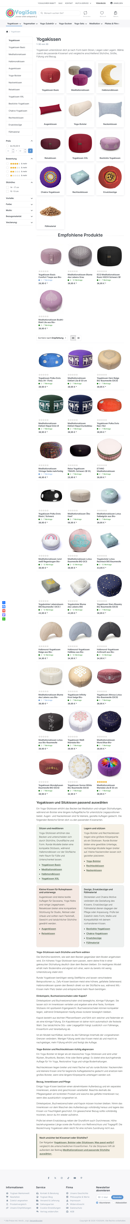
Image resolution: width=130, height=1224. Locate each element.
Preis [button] (8, 141)
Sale (60, 3)
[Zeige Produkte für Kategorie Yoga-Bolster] (80, 109)
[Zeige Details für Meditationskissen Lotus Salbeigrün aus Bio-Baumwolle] (109, 495)
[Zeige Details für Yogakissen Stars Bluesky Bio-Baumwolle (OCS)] (109, 585)
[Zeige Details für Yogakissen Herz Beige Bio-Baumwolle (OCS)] (109, 359)
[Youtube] (75, 1178)
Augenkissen (49, 928)
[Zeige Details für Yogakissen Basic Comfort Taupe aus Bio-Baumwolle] (51, 256)
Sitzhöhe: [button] (10, 182)
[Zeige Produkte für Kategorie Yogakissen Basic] (50, 75)
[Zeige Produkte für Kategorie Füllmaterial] (50, 211)
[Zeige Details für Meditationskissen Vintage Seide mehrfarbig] (51, 450)
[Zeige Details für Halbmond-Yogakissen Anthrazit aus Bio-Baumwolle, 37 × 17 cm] (109, 631)
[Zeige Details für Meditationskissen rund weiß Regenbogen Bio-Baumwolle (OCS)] (51, 540)
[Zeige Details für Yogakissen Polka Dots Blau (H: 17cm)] (51, 359)
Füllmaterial (92, 942)
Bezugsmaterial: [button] (14, 216)
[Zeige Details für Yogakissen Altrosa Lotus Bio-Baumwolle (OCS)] (109, 676)
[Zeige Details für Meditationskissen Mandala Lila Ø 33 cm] (109, 766)
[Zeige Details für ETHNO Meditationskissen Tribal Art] (109, 450)
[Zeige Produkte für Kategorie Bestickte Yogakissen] (110, 143)
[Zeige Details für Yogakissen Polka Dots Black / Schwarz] (51, 495)
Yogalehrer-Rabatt (47, 3)
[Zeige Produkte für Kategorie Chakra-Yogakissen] (50, 177)
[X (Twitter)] (55, 1178)
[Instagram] (61, 1178)
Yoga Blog (101, 3)
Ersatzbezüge (94, 938)
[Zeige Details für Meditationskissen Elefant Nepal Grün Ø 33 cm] (51, 404)
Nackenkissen (94, 870)
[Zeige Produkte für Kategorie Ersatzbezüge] (110, 177)
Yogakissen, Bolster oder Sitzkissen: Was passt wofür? (84, 1142)
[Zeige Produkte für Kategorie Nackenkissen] (110, 109)
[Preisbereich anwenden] (30, 150)
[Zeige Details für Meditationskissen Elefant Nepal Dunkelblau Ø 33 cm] (80, 404)
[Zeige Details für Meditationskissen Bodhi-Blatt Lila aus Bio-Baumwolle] (51, 301)
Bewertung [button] (11, 158)
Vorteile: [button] (10, 198)
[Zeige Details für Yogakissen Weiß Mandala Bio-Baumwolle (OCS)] (80, 721)
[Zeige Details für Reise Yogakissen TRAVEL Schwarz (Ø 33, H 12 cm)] (80, 450)
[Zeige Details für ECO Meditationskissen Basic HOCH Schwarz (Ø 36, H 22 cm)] (109, 256)
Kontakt (69, 3)
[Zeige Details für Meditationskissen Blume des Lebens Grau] (80, 256)
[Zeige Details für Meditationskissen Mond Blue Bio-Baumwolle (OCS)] (109, 721)
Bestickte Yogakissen (98, 928)
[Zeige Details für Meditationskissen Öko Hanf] (80, 495)
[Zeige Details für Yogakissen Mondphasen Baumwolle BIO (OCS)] (51, 766)
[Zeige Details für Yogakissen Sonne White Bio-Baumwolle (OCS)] (80, 766)
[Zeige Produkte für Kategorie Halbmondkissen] (110, 75)
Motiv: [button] (9, 210)
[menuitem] (14, 23)
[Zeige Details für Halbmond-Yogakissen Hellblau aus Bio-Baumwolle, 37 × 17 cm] (80, 631)
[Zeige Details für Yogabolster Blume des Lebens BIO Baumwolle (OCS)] (80, 585)
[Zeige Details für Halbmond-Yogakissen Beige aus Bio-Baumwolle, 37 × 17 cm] (51, 631)
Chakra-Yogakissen (97, 933)
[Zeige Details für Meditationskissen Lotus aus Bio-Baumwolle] (51, 721)
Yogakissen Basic (51, 864)
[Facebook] (48, 1178)
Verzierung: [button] (11, 222)
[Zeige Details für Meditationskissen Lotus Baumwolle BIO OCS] (80, 540)
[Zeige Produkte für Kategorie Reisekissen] (50, 143)
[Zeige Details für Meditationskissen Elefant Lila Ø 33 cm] (80, 359)
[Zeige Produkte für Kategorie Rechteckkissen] (80, 177)
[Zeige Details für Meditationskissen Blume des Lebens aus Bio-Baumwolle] (51, 676)
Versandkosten (36, 1221)
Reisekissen (48, 933)
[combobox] (59, 13)
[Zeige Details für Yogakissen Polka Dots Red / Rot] (109, 404)
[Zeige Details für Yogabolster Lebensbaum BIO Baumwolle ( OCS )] (51, 585)
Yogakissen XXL (50, 878)
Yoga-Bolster (93, 861)
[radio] (73, 338)
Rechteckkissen (95, 865)
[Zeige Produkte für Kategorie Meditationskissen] (80, 75)
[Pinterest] (81, 1178)
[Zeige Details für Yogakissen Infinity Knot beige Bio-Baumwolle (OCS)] (80, 676)
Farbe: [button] (9, 204)
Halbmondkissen (51, 874)
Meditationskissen (52, 869)
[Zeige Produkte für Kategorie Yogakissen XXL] (80, 143)
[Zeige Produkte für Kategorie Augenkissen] (50, 109)
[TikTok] (68, 1178)
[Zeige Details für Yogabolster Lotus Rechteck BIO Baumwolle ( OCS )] (109, 540)
